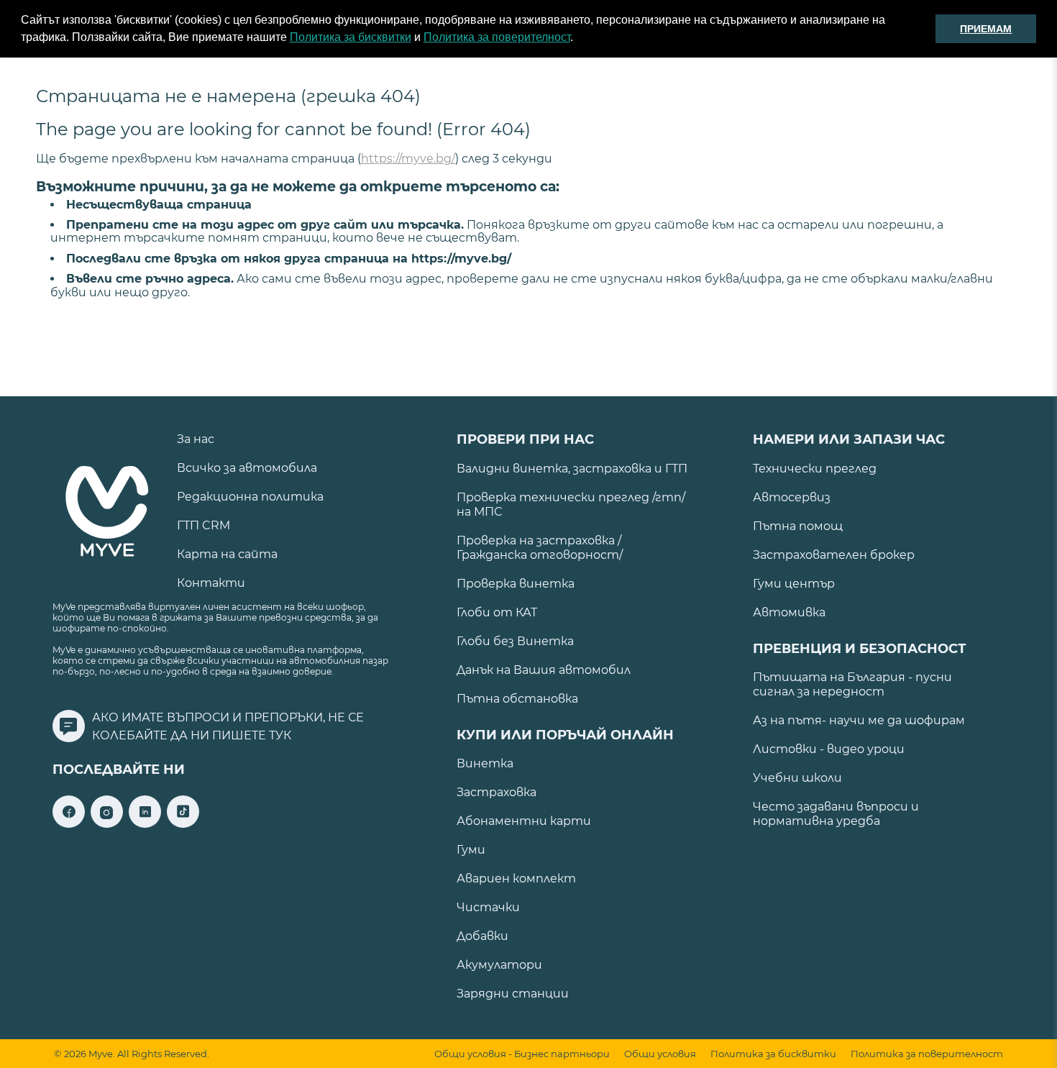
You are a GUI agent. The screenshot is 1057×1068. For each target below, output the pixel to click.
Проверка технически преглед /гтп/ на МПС (571, 504)
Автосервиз (791, 497)
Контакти (211, 583)
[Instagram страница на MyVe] (107, 824)
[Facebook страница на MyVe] (68, 824)
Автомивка (789, 612)
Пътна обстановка (517, 699)
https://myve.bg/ (408, 158)
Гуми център (794, 583)
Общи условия (660, 1054)
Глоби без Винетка (515, 641)
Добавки (482, 936)
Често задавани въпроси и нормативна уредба (836, 814)
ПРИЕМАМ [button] (986, 29)
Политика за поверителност (497, 37)
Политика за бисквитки (350, 37)
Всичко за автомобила (247, 468)
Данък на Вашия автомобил (544, 670)
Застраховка (496, 792)
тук (280, 735)
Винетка (485, 763)
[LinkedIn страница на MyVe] (145, 824)
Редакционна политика (250, 496)
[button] (578, 39)
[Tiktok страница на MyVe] (183, 824)
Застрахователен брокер (834, 555)
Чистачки (488, 907)
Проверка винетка (516, 583)
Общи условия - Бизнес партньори (522, 1054)
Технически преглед (815, 468)
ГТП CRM (203, 525)
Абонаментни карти (524, 821)
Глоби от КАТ (497, 612)
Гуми (471, 850)
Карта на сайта (227, 554)
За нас (195, 439)
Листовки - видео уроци (829, 749)
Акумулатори (499, 965)
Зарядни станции (513, 993)
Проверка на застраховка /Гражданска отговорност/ (540, 548)
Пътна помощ (798, 526)
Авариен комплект (516, 878)
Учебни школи (797, 778)
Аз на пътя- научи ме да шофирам (859, 720)
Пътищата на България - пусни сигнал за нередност (852, 684)
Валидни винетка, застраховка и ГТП (572, 468)
